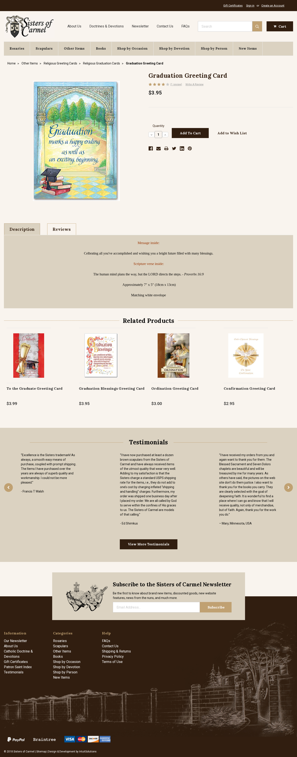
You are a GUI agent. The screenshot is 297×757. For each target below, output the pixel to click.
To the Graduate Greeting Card (34, 388)
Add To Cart (29, 360)
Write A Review (194, 84)
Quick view (29, 351)
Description (22, 229)
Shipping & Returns (116, 651)
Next (289, 487)
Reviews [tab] (62, 229)
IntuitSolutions (88, 751)
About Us (74, 26)
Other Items (74, 48)
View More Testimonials (148, 544)
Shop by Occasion (132, 48)
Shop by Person (214, 48)
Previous (8, 487)
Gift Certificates (233, 5)
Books (101, 48)
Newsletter (140, 26)
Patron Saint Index (18, 667)
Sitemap (41, 751)
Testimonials (13, 672)
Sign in (250, 5)
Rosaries (17, 48)
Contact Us (165, 26)
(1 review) (176, 84)
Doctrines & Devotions (106, 26)
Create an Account (272, 5)
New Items (248, 48)
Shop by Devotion (174, 48)
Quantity (158, 126)
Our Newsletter (15, 641)
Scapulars (44, 48)
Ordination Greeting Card (174, 388)
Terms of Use (112, 662)
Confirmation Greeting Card (249, 388)
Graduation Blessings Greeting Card (112, 388)
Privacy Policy (113, 656)
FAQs (185, 26)
